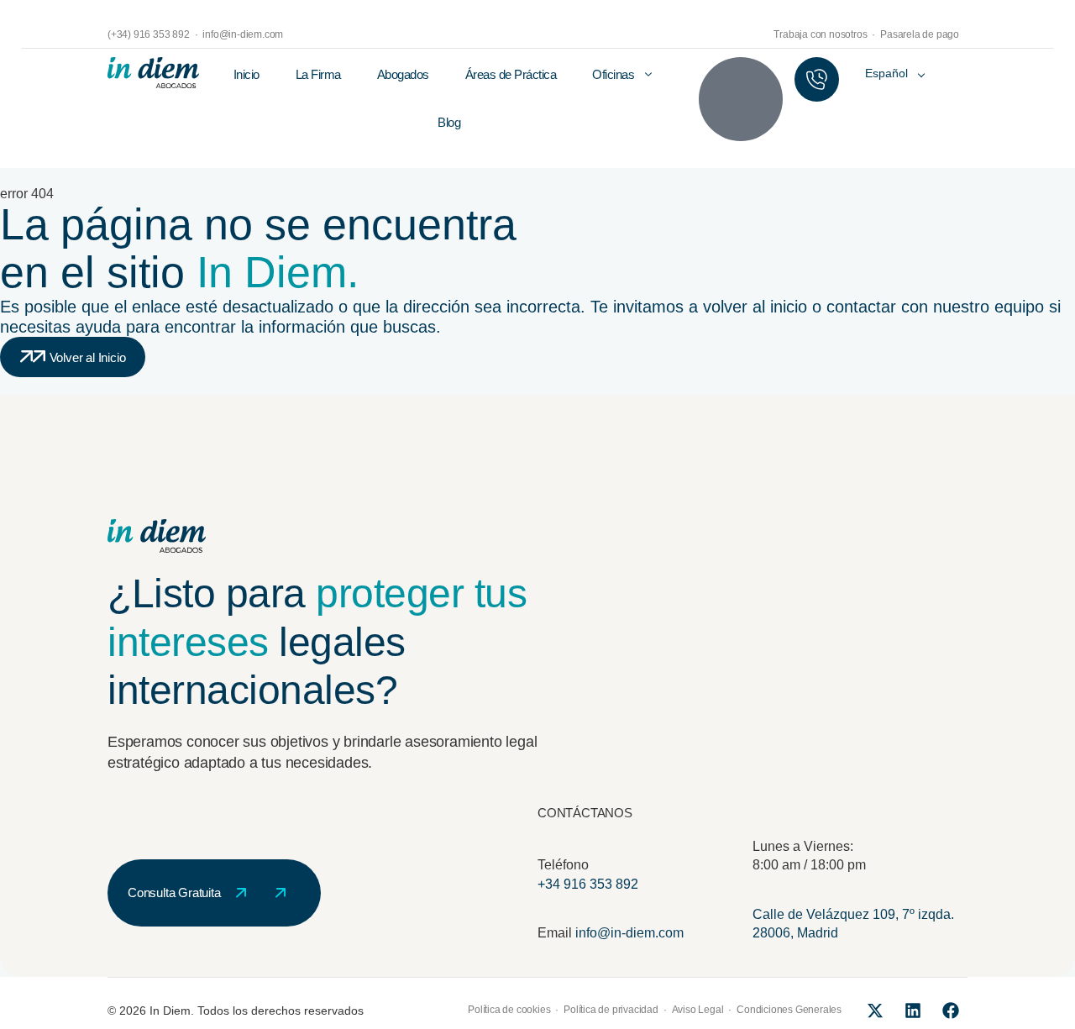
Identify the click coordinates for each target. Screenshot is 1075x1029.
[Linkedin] (913, 1010)
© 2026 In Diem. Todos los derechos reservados (236, 1010)
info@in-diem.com (629, 933)
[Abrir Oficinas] (648, 74)
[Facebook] (951, 1010)
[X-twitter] (875, 1010)
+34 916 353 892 (588, 884)
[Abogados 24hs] (816, 79)
